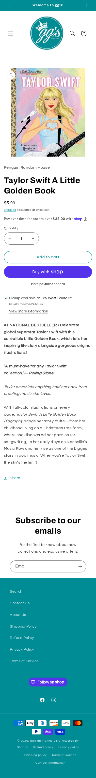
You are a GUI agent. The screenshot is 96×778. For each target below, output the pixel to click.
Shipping (10, 210)
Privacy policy (68, 747)
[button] (10, 33)
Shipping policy (35, 755)
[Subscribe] (80, 566)
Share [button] (15, 478)
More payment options (48, 284)
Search (16, 591)
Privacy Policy (22, 649)
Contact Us (20, 603)
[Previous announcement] (9, 5)
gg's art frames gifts (45, 740)
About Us (18, 615)
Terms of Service (24, 661)
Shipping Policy (23, 626)
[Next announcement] (86, 5)
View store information (28, 311)
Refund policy (43, 747)
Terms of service (64, 755)
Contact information (50, 762)
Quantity (11, 228)
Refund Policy (22, 638)
